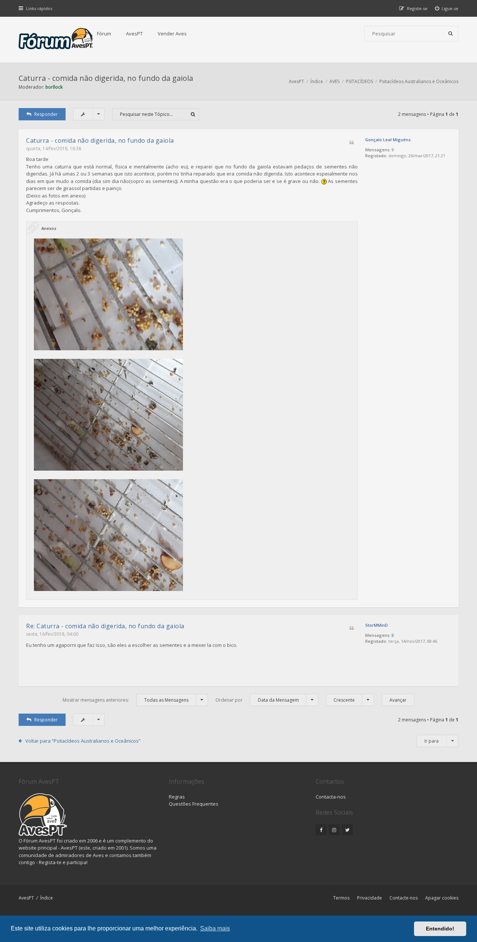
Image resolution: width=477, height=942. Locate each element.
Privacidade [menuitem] (369, 898)
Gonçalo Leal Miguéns (388, 139)
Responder (46, 114)
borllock (54, 87)
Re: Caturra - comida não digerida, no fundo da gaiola (105, 626)
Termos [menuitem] (341, 898)
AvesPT (134, 33)
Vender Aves (172, 33)
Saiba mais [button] (215, 928)
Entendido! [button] (440, 929)
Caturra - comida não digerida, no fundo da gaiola (106, 78)
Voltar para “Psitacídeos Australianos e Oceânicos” (82, 740)
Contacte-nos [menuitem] (403, 898)
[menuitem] (447, 8)
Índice (46, 898)
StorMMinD (376, 625)
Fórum (104, 33)
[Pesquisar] (450, 33)
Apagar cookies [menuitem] (441, 898)
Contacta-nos (331, 796)
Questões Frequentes (193, 803)
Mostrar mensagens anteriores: (126, 700)
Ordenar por (257, 700)
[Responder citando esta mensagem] (351, 143)
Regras (177, 796)
